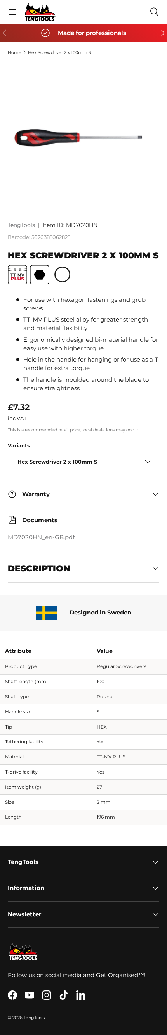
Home (14, 52)
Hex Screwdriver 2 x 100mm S (59, 52)
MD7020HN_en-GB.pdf (41, 537)
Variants (19, 445)
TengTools (21, 225)
